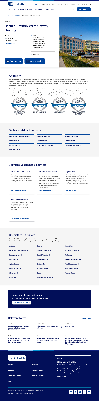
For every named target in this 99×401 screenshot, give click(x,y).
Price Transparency (28, 393)
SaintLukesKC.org (86, 4)
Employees (35, 364)
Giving (66, 4)
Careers (53, 4)
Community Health (14, 375)
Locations (17, 15)
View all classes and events (21, 302)
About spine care (71, 191)
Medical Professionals (38, 370)
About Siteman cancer (45, 191)
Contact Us (60, 4)
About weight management (19, 218)
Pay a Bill (72, 4)
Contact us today (61, 376)
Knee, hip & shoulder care (18, 191)
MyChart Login (41, 4)
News (78, 4)
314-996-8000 (36, 54)
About (48, 4)
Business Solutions (37, 375)
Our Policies (10, 393)
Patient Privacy (19, 393)
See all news (86, 318)
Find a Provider (83, 9)
